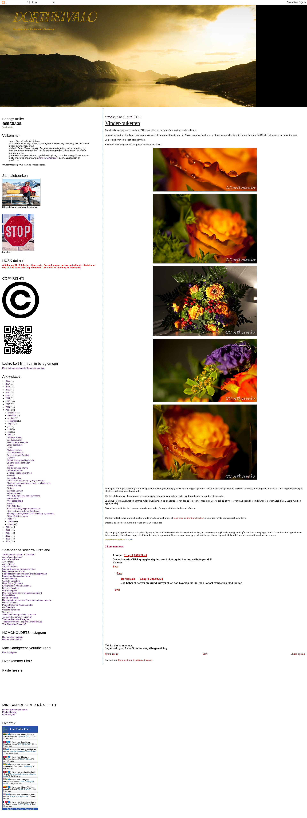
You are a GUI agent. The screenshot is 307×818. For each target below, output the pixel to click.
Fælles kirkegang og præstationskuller (23, 508)
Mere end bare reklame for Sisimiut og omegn (23, 368)
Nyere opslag (111, 654)
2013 (8, 410)
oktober (11, 418)
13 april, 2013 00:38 (151, 579)
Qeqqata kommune (11, 610)
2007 (8, 541)
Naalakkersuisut (9, 602)
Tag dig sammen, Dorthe (17, 468)
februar (11, 521)
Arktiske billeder (9, 566)
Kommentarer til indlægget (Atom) (135, 660)
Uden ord (11, 458)
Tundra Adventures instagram (15, 619)
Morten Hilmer (8, 595)
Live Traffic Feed (20, 729)
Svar (115, 566)
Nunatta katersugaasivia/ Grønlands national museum (27, 600)
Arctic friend (7, 562)
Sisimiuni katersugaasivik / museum (19, 614)
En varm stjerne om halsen (18, 463)
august (11, 424)
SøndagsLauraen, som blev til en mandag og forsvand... (31, 514)
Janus (9, 447)
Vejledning (28, 766)
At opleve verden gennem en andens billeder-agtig (29, 483)
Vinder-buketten (122, 123)
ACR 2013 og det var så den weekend (23, 496)
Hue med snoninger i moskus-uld (22, 751)
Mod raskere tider (14, 450)
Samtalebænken (14, 478)
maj (9, 432)
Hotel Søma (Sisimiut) (12, 583)
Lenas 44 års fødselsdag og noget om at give (26, 481)
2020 (8, 390)
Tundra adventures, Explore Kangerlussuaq (22, 622)
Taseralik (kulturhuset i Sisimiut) (17, 617)
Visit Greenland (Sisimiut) (14, 624)
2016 (8, 401)
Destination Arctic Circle (13, 571)
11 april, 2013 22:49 (135, 555)
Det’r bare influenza (15, 453)
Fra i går (10, 503)
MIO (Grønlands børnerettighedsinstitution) (22, 593)
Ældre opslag (298, 654)
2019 (8, 392)
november (12, 415)
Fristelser (11, 475)
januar (11, 524)
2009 (8, 536)
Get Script (10, 809)
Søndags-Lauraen (15, 470)
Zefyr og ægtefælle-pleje (17, 442)
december (12, 413)
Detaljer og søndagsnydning (19, 473)
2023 (8, 386)
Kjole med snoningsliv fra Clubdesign (23, 511)
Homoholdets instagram (13, 637)
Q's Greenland (8, 607)
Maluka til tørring (14, 486)
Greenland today (9, 578)
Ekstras (10, 488)
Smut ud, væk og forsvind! (18, 455)
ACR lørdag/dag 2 (15, 501)
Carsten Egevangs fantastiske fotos (18, 569)
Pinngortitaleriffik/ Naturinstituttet (17, 605)
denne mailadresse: (48, 158)
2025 (8, 381)
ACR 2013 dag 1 (14, 506)
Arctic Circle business (12, 557)
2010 (8, 533)
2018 (8, 395)
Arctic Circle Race (10, 559)
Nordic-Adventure (10, 598)
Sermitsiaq (7, 612)
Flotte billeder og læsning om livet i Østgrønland (24, 574)
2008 (8, 539)
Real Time (19, 809)
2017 (8, 398)
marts (10, 519)
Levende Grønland (10, 588)
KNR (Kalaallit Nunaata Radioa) (16, 586)
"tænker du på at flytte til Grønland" (18, 554)
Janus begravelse (15, 445)
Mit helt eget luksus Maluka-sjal (20, 460)
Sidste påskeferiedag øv (17, 516)
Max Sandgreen (9, 590)
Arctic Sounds (8, 564)
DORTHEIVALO (54, 17)
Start (205, 654)
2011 (8, 530)
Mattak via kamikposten (19, 797)
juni (9, 429)
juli (9, 426)
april (10, 435)
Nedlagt (10, 465)
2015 (8, 404)
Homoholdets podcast (12, 639)
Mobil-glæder (13, 498)
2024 (8, 384)
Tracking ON (29, 809)
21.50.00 (129, 539)
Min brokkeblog (9, 712)
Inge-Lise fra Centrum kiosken (188, 518)
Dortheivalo (128, 579)
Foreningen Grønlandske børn (16, 576)
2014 (8, 407)
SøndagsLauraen (14, 437)
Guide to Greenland (11, 581)
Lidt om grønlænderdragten (14, 709)
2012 (8, 527)
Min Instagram (9, 714)
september (12, 421)
